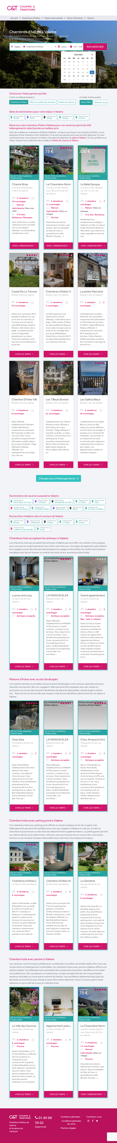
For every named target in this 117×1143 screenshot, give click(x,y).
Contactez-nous (94, 1116)
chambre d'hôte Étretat (22, 188)
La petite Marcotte (91, 291)
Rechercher (95, 46)
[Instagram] (88, 1120)
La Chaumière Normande (61, 184)
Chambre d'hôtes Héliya (61, 880)
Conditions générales (70, 1116)
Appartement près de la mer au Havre (69, 1025)
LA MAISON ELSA (57, 595)
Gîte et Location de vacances (43, 102)
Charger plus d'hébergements (57, 478)
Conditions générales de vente (71, 1122)
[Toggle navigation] (108, 5)
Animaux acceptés (103, 102)
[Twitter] (97, 1120)
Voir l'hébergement (23, 246)
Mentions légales (68, 1128)
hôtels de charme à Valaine (65, 140)
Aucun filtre (86, 102)
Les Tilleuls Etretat (57, 399)
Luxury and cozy (22, 595)
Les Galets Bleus (90, 399)
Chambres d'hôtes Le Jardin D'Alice (34, 880)
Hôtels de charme (66, 102)
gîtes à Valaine (79, 137)
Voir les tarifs (23, 354)
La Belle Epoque (90, 184)
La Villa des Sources (24, 1025)
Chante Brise (20, 184)
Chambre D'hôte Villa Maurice (30, 399)
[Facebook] (92, 1120)
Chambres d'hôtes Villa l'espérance (67, 291)
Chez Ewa (18, 739)
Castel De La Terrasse (25, 291)
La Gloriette (87, 880)
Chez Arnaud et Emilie (94, 739)
